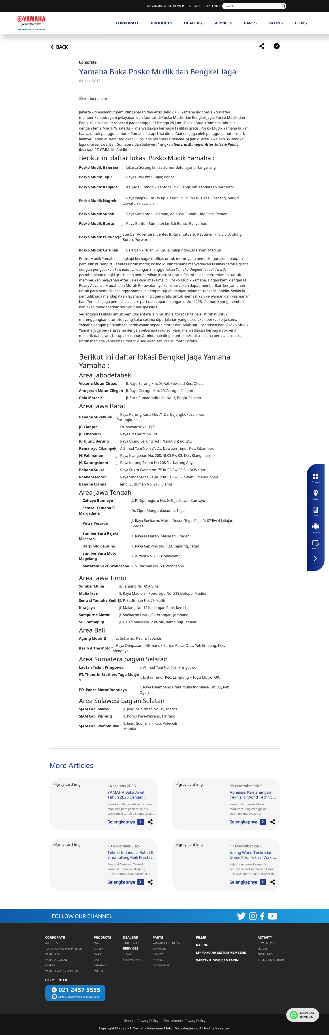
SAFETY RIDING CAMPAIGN (217, 960)
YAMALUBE (159, 948)
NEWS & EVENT (267, 943)
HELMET (158, 954)
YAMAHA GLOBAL (55, 959)
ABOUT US (51, 943)
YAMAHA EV (52, 954)
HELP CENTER (212, 6)
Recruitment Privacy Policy (184, 1020)
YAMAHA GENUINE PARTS (168, 943)
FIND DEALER (131, 943)
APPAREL (158, 959)
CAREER (50, 965)
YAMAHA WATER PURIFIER (61, 971)
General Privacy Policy (141, 1020)
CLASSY (98, 948)
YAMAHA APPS (132, 959)
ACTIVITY (194, 6)
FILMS (201, 937)
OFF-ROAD (100, 965)
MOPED (98, 971)
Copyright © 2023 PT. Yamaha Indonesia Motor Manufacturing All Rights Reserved (164, 1028)
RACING (202, 945)
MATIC (98, 954)
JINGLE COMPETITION (271, 959)
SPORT (98, 959)
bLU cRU (263, 948)
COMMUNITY (265, 954)
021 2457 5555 (79, 989)
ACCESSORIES (161, 965)
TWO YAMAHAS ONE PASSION (63, 948)
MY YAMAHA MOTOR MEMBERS (166, 6)
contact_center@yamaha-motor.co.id (78, 996)
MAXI (97, 943)
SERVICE (128, 954)
